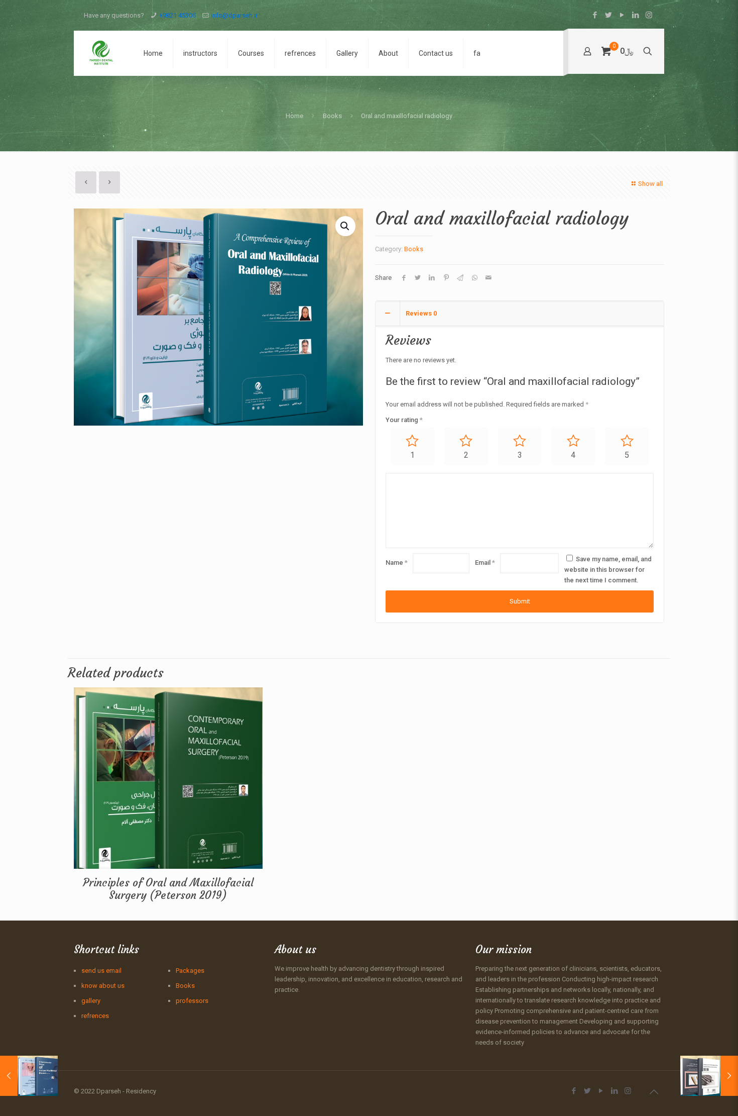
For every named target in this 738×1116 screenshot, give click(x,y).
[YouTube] (622, 15)
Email (485, 562)
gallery (90, 1000)
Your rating (404, 420)
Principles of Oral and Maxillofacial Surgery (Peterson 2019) (168, 889)
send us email (101, 970)
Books (332, 116)
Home (294, 116)
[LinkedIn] (635, 15)
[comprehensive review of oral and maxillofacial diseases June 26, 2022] (29, 1076)
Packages (190, 970)
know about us (103, 985)
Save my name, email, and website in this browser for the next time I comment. (608, 569)
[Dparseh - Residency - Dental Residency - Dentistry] (101, 53)
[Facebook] (594, 15)
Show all (650, 183)
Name (397, 562)
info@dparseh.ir (234, 15)
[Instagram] (649, 15)
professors (192, 1000)
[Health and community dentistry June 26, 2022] (709, 1076)
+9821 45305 (177, 15)
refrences (95, 1016)
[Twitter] (608, 15)
